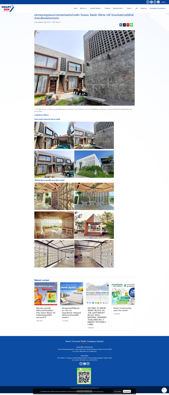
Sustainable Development (157, 8)
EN (164, 2)
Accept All (127, 391)
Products (107, 8)
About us (83, 8)
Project (129, 8)
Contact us (143, 8)
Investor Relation (95, 8)
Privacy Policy (89, 391)
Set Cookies (117, 391)
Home (75, 8)
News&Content (118, 8)
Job (136, 8)
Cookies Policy (100, 391)
